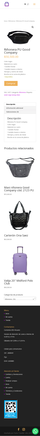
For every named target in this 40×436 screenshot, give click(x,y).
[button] (33, 27)
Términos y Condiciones (14, 391)
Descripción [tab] (10, 104)
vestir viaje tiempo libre (12, 95)
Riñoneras (12, 21)
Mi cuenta (9, 317)
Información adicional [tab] (14, 108)
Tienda (8, 320)
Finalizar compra (11, 381)
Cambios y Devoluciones (14, 374)
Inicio (5, 21)
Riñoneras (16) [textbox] (19, 299)
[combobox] (20, 298)
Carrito (8, 377)
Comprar (10, 83)
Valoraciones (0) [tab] (12, 112)
